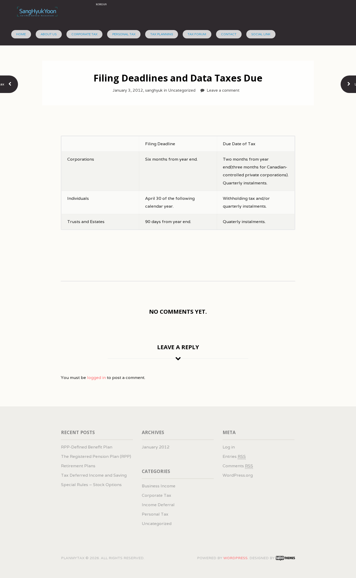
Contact (228, 34)
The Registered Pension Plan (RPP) (96, 456)
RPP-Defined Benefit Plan (86, 447)
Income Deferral (158, 504)
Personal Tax (124, 34)
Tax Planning (161, 34)
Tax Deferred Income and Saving (94, 475)
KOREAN (101, 4)
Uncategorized (156, 523)
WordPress (235, 558)
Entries (234, 456)
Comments (238, 466)
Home (21, 34)
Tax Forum (197, 34)
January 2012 (155, 447)
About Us (49, 34)
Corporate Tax (84, 34)
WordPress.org (238, 475)
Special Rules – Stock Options (91, 484)
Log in (229, 447)
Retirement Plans (78, 466)
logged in (96, 377)
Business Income (158, 486)
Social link (261, 34)
